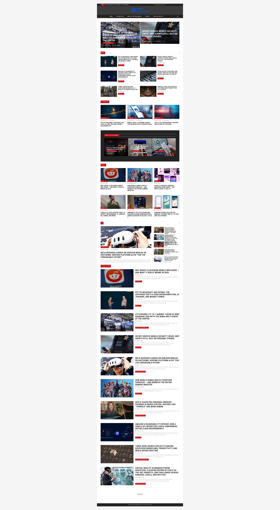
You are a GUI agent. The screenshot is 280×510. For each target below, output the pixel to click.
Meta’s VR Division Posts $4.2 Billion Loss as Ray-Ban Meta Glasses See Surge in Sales (171, 258)
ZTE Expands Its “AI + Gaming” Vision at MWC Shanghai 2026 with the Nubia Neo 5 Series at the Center (139, 146)
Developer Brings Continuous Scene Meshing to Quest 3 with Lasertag (171, 251)
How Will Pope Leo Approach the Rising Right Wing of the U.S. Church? (167, 88)
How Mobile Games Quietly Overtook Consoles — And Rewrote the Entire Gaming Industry (159, 36)
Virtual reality (158, 16)
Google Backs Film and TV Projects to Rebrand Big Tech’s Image (116, 147)
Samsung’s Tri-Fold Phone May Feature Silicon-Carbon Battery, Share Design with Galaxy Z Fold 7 (139, 215)
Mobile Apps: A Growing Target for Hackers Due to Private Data (139, 123)
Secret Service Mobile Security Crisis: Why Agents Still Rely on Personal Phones (117, 4)
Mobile (148, 16)
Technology (120, 16)
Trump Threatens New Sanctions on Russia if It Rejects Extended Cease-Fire (128, 88)
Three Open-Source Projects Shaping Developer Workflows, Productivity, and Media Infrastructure (165, 147)
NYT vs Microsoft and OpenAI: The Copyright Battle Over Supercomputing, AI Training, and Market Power (128, 59)
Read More (140, 494)
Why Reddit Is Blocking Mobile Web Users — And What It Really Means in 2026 (112, 187)
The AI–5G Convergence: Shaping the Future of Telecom (166, 123)
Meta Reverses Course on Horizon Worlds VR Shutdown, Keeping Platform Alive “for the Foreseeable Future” (121, 36)
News (103, 4)
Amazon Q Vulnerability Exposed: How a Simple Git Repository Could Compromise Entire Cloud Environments (127, 74)
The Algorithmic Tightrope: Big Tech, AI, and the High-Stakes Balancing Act (112, 124)
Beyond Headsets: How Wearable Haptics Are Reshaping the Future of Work (171, 244)
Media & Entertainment (135, 16)
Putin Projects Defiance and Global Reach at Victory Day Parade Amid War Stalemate (167, 73)
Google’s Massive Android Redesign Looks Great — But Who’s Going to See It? (164, 187)
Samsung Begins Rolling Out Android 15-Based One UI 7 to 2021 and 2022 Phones (166, 214)
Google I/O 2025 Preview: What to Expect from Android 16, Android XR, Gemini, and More (113, 214)
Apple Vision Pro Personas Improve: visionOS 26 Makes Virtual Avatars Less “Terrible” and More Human (170, 230)
